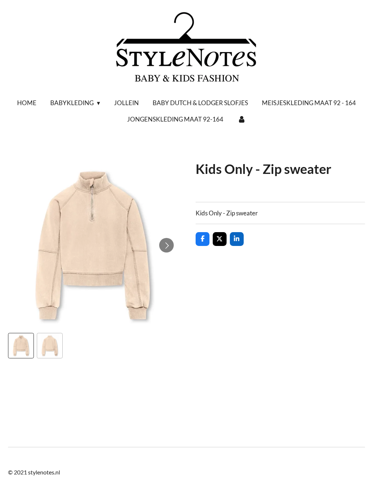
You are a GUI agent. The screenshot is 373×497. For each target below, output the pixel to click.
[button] (21, 346)
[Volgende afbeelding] (166, 245)
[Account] (241, 119)
